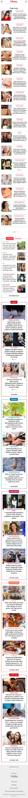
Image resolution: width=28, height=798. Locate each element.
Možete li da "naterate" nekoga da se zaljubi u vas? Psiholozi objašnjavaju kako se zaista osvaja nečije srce (14, 697)
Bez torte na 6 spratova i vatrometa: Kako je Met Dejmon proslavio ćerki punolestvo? (9, 289)
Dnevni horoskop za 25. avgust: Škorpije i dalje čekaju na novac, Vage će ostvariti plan (14, 451)
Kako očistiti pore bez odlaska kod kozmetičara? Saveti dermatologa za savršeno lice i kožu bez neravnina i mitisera (19, 84)
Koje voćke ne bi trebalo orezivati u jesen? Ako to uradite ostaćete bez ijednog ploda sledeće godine (9, 246)
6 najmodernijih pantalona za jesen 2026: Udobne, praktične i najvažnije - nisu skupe (10, 278)
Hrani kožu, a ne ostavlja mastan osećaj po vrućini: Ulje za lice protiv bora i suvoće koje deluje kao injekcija (20, 30)
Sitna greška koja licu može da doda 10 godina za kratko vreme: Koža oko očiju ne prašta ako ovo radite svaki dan (19, 97)
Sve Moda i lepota (14, 578)
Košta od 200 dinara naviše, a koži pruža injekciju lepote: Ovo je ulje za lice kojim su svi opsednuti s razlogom (19, 194)
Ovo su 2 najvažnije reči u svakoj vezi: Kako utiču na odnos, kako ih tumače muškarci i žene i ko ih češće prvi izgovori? (14, 751)
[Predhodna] (10, 231)
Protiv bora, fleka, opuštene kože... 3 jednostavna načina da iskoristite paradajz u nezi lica (20, 221)
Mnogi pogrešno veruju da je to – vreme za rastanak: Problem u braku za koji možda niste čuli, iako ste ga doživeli (14, 724)
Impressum (14, 781)
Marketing (14, 785)
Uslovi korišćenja (14, 788)
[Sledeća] (17, 231)
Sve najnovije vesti (14, 295)
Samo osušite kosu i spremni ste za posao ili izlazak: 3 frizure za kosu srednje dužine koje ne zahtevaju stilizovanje (13, 542)
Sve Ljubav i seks (14, 760)
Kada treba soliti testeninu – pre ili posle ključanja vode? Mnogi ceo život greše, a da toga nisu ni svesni (9, 257)
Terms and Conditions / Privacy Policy (14, 791)
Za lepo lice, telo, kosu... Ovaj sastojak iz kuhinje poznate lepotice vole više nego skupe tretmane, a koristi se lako (19, 138)
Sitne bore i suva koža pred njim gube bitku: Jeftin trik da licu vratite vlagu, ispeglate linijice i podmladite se (19, 180)
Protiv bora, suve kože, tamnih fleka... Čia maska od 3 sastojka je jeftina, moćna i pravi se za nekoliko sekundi (19, 152)
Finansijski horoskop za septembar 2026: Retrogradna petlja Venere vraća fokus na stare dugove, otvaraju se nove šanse (14, 424)
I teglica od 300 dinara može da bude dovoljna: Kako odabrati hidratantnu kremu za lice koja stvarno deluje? (19, 207)
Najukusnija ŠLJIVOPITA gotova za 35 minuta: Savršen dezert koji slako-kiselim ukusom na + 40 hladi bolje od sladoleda (14, 661)
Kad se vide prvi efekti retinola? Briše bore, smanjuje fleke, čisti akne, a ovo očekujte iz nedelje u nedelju (20, 43)
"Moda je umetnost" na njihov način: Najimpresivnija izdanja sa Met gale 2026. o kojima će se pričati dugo (14, 383)
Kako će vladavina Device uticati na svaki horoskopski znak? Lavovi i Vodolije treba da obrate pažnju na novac (14, 478)
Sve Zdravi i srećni (14, 670)
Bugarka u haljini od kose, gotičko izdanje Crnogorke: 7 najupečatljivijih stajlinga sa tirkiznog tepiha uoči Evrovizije (14, 353)
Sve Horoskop (14, 486)
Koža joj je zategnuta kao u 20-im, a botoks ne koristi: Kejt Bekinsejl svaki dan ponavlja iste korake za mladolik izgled (20, 165)
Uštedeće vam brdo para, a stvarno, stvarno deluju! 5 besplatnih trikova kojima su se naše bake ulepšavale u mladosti (20, 16)
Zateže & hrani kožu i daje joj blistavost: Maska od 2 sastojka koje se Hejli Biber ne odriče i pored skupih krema (19, 124)
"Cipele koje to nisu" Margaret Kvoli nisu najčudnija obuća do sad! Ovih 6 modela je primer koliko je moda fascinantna (14, 325)
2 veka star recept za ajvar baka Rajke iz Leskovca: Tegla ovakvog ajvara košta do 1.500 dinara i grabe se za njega (14, 634)
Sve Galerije (14, 394)
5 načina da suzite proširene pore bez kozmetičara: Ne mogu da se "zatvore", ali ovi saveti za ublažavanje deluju (20, 57)
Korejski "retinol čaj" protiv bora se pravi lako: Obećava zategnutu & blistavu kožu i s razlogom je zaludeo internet (19, 70)
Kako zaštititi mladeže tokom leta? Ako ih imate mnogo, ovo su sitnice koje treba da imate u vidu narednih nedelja (19, 111)
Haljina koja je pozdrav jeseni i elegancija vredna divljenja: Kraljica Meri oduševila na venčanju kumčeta (14, 569)
